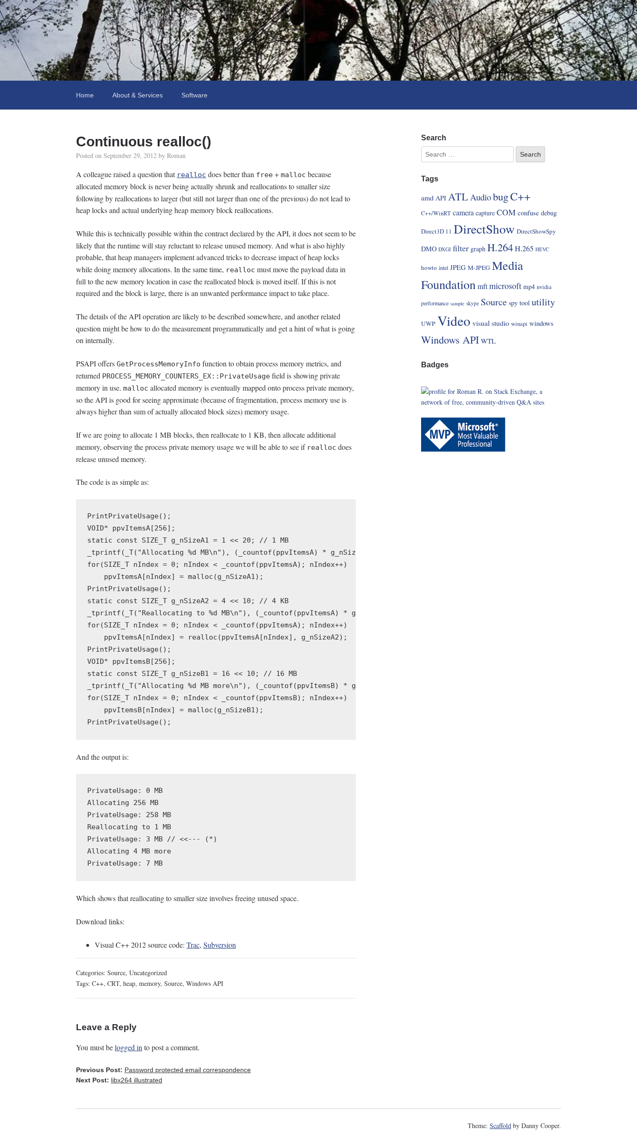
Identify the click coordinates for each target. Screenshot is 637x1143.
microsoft (505, 285)
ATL (458, 196)
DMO (428, 248)
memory (149, 983)
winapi (519, 324)
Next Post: (119, 1080)
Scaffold (500, 1125)
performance (435, 303)
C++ (98, 983)
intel (443, 267)
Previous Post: (163, 1070)
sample (457, 303)
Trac (193, 945)
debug (549, 212)
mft (482, 286)
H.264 (500, 247)
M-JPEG (479, 267)
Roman (176, 155)
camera (463, 212)
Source (116, 972)
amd (427, 197)
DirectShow (484, 228)
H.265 (524, 248)
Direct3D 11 (436, 231)
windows (541, 323)
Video (454, 320)
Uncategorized (148, 972)
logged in (128, 1047)
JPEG (458, 267)
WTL (488, 340)
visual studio (490, 323)
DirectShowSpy (536, 231)
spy (513, 302)
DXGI (444, 249)
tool (524, 302)
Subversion (219, 945)
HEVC (542, 249)
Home (85, 95)
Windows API (204, 983)
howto (429, 267)
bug (500, 196)
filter (461, 248)
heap (129, 983)
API (441, 197)
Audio (480, 197)
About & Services (137, 95)
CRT (113, 983)
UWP (428, 323)
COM (506, 212)
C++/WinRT (436, 213)
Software (194, 95)
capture (485, 212)
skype (472, 303)
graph (478, 248)
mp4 (529, 286)
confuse (528, 212)
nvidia (544, 287)
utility (543, 302)
